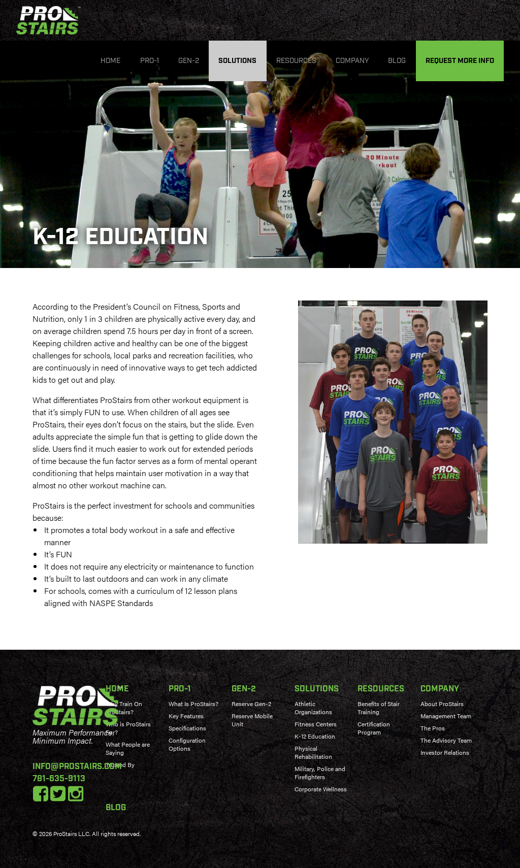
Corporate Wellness (321, 788)
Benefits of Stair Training (379, 707)
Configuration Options (187, 744)
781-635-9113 (58, 779)
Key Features (186, 715)
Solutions (237, 60)
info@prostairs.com (77, 766)
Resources (296, 60)
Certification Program (374, 728)
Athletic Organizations (313, 707)
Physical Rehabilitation (313, 752)
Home (110, 60)
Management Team (445, 715)
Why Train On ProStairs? (124, 707)
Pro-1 (149, 60)
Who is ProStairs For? (128, 728)
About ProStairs (442, 703)
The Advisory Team (446, 740)
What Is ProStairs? (193, 703)
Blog (397, 60)
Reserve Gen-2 (251, 703)
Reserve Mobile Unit (252, 719)
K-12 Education (315, 736)
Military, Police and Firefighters (320, 772)
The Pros (432, 727)
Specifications (187, 727)
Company (352, 60)
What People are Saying (128, 748)
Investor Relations (444, 752)
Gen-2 (188, 60)
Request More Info (460, 60)
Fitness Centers (316, 723)
